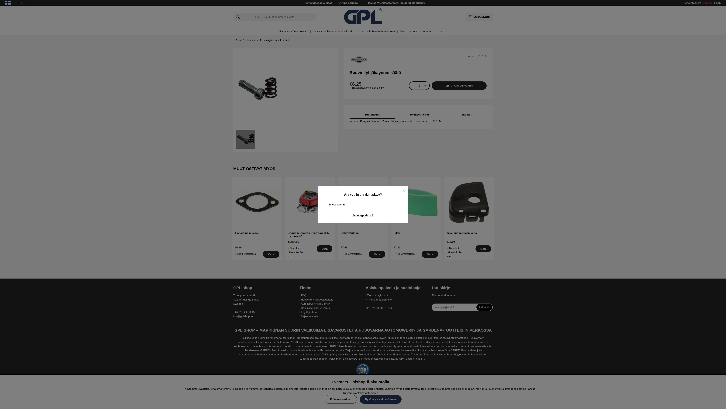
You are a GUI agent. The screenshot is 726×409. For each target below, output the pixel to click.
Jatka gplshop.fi (363, 215)
